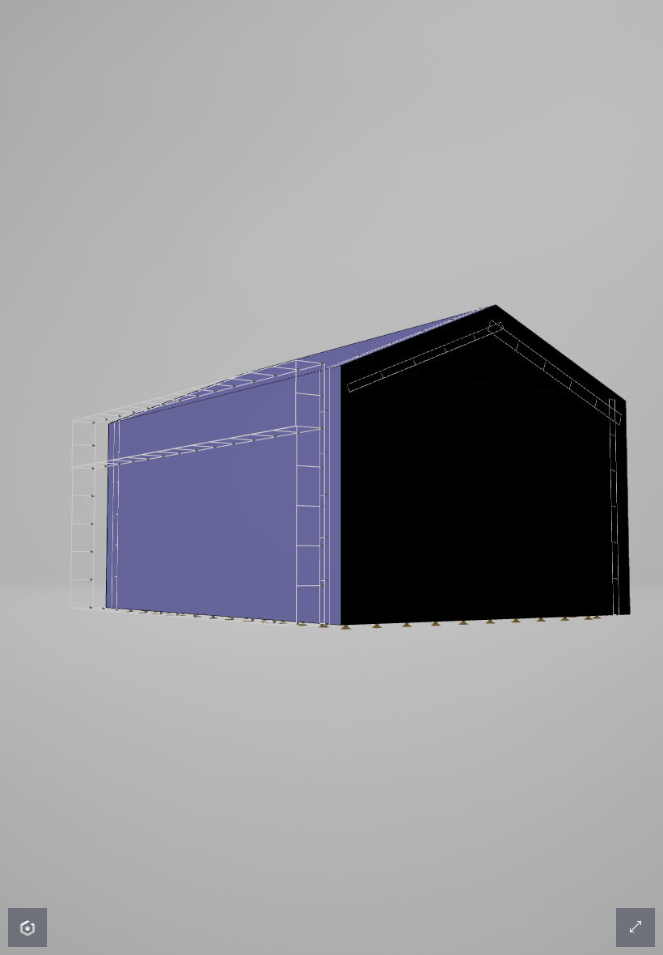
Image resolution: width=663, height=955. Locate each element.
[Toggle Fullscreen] (635, 927)
